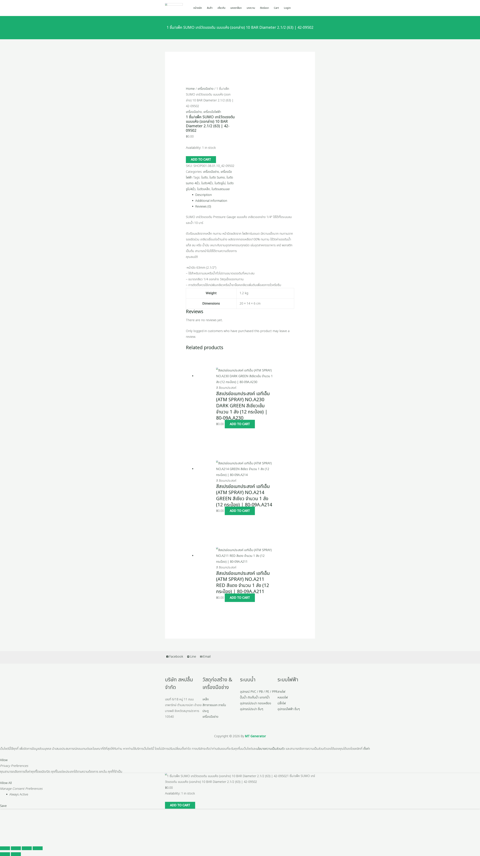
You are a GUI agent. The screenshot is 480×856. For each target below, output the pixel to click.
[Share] (27, 848)
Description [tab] (203, 195)
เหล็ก (205, 699)
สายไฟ (281, 691)
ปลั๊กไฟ (282, 703)
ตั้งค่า (366, 748)
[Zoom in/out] (5, 848)
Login (287, 8)
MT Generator (255, 736)
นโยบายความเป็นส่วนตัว (270, 748)
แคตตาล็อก (236, 8)
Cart (276, 8)
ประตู (205, 711)
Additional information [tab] (211, 200)
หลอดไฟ (283, 697)
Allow (4, 760)
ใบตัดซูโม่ (220, 183)
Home (190, 88)
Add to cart (201, 159)
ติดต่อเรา (264, 8)
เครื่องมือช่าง (206, 88)
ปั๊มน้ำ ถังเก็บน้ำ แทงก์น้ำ (255, 697)
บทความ (251, 8)
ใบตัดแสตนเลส (221, 189)
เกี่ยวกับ (221, 8)
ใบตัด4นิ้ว (207, 183)
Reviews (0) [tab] (203, 206)
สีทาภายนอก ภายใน (214, 705)
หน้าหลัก (197, 8)
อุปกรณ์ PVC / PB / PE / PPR (258, 691)
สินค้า (209, 8)
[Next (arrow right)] (16, 854)
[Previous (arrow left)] (5, 854)
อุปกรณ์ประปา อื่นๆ (251, 709)
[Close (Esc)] (38, 848)
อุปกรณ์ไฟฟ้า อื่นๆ (289, 709)
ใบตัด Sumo (217, 177)
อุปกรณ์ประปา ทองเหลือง (255, 703)
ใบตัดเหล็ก (203, 189)
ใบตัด (204, 177)
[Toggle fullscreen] (16, 848)
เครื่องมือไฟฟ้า (212, 112)
